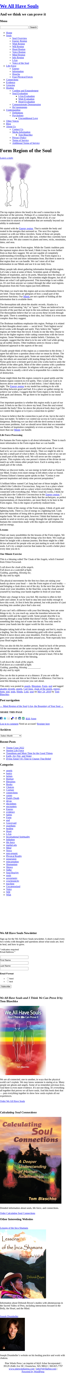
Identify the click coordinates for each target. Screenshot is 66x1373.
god (50, 686)
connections (12, 792)
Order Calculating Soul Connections (17, 1213)
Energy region (26, 228)
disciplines (11, 803)
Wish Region (18, 43)
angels (27, 686)
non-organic (12, 853)
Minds (26, 296)
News (9, 850)
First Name (5, 960)
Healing (10, 88)
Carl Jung (28, 689)
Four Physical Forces (22, 77)
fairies (9, 814)
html (11, 978)
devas (9, 801)
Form (44, 686)
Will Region (18, 46)
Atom (33, 718)
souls (8, 875)
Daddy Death (12, 798)
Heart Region (18, 49)
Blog (8, 123)
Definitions (17, 112)
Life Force (11, 66)
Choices (10, 787)
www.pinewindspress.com (21, 1368)
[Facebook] (1, 718)
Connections (12, 79)
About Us (11, 126)
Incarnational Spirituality (18, 836)
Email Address (7, 952)
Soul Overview (19, 38)
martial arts (11, 845)
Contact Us (17, 129)
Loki (26, 691)
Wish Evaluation (26, 99)
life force (10, 842)
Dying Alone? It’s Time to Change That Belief (28, 758)
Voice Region (18, 52)
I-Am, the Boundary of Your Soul (45, 706)
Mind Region (18, 54)
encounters (11, 806)
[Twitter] (5, 718)
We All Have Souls (19, 6)
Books (9, 784)
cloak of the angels (43, 689)
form (2, 691)
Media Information (21, 132)
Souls (9, 35)
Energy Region (19, 41)
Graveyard (11, 823)
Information (18, 71)
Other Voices (12, 121)
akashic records (7, 689)
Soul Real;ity (12, 872)
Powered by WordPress (33, 1371)
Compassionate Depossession (26, 104)
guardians (11, 825)
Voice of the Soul (20, 63)
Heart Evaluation (26, 101)
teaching (10, 883)
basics (9, 773)
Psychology (18, 115)
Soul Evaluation (20, 93)
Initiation (10, 839)
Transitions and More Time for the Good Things (29, 753)
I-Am (14, 60)
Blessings (36, 686)
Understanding (13, 110)
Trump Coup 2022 (15, 747)
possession (11, 859)
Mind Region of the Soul (13, 706)
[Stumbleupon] (23, 718)
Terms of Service (20, 140)
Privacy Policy (19, 137)
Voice (9, 889)
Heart (9, 831)
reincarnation (12, 861)
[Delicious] (12, 718)
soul (32, 691)
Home (9, 32)
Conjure (10, 790)
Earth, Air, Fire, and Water (19, 756)
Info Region (18, 57)
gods (13, 691)
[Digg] (19, 718)
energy (56, 689)
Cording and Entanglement (25, 90)
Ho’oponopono (19, 107)
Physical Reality (14, 856)
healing (9, 828)
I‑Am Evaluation (26, 96)
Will (8, 892)
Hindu (20, 691)
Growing (10, 85)
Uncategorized (13, 886)
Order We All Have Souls (12, 1101)
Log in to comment (9, 724)
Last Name (5, 966)
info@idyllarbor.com (46, 1368)
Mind (8, 848)
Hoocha (16, 74)
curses (9, 795)
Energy (15, 68)
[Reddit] (16, 718)
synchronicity (12, 881)
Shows (9, 867)
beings (9, 776)
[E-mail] (8, 718)
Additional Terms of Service (26, 143)
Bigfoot (10, 779)
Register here (43, 724)
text (11, 981)
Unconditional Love (28, 118)
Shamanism (11, 864)
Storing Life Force (15, 750)
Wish (8, 894)
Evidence (10, 82)
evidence (10, 812)
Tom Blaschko (25, 134)
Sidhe (9, 870)
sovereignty (11, 878)
